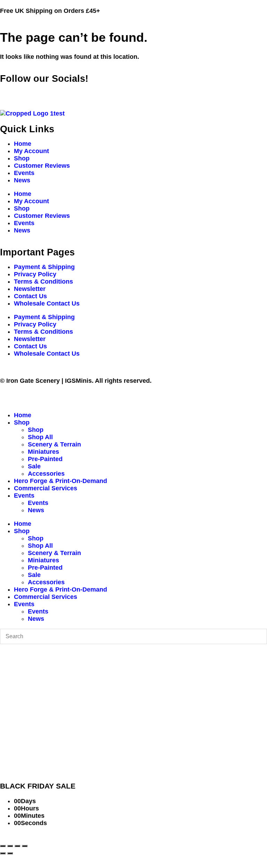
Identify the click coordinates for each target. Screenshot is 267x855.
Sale (34, 466)
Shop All (40, 437)
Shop (22, 158)
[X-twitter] (28, 92)
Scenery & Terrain (54, 444)
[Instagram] (47, 92)
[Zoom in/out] (3, 846)
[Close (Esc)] (24, 846)
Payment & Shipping (44, 266)
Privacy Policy (35, 274)
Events (24, 172)
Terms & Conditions (43, 281)
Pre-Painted (45, 459)
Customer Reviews (42, 165)
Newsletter (30, 288)
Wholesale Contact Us (47, 303)
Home (22, 143)
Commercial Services (45, 488)
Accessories (46, 473)
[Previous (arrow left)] (3, 853)
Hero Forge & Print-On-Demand (60, 480)
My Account (31, 151)
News (22, 180)
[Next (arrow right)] (10, 853)
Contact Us (30, 296)
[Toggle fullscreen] (10, 846)
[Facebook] (8, 92)
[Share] (17, 846)
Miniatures (43, 451)
